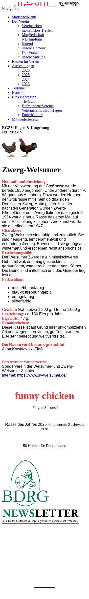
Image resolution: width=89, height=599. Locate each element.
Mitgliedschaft (33, 35)
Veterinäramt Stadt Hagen (42, 110)
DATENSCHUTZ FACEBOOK (45, 590)
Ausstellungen (23, 66)
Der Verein (20, 21)
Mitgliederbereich (25, 119)
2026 (26, 70)
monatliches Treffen (37, 30)
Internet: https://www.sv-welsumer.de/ (34, 375)
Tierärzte (28, 101)
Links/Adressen (24, 97)
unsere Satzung (33, 57)
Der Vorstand (32, 52)
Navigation (10, 8)
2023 (26, 84)
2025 (26, 75)
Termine (18, 88)
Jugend (27, 44)
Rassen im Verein (25, 61)
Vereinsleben (32, 26)
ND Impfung (32, 39)
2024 (26, 79)
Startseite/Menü (24, 17)
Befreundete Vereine (38, 106)
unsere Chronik (34, 48)
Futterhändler (32, 115)
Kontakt (18, 92)
